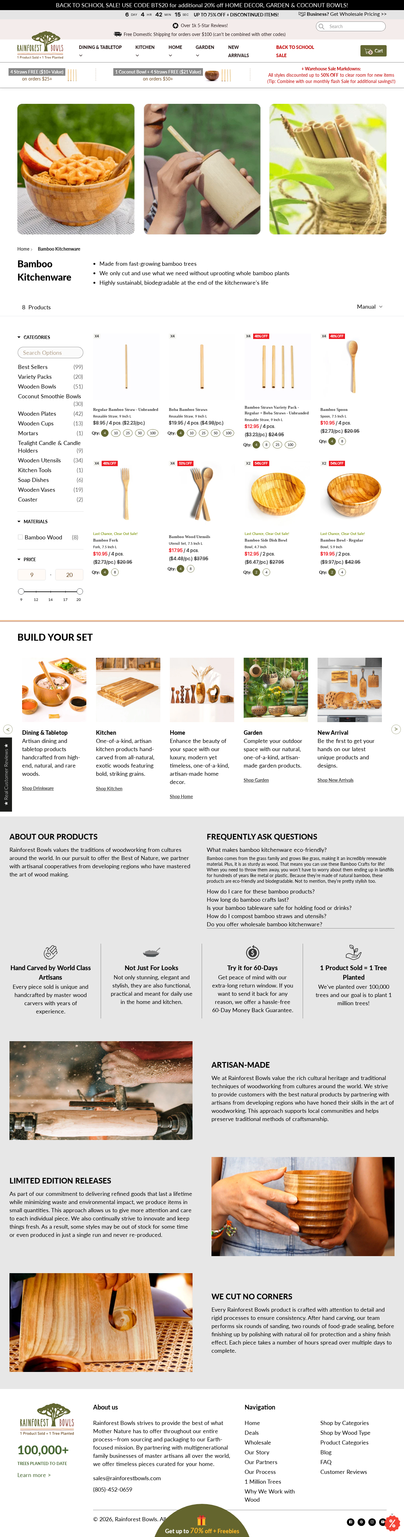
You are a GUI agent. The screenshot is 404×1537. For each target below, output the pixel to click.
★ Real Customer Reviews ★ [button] (6, 775)
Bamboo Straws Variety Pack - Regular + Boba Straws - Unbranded (277, 410)
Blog (325, 1452)
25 (128, 433)
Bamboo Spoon (334, 409)
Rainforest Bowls (136, 1519)
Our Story (257, 1452)
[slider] (21, 591)
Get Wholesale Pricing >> (347, 14)
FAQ (325, 1461)
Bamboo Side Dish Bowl (266, 540)
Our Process (260, 1471)
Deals (252, 1432)
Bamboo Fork (105, 540)
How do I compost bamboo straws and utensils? (267, 915)
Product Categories (344, 1442)
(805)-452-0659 (112, 1489)
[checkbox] (51, 537)
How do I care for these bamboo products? (261, 891)
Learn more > (34, 1474)
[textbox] (50, 352)
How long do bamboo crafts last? (248, 899)
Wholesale (258, 1442)
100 (153, 433)
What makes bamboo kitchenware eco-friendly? (267, 849)
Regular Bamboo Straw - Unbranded (125, 409)
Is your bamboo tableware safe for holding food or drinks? (280, 907)
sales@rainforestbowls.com (127, 1478)
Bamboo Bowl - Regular (341, 540)
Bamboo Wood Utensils (189, 536)
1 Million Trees (263, 1481)
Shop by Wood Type (345, 1432)
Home (23, 249)
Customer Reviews (343, 1471)
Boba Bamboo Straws (188, 409)
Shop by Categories (344, 1422)
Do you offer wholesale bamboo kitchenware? (264, 924)
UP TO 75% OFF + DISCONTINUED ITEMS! (236, 14)
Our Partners (261, 1461)
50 (140, 433)
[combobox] (351, 26)
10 (116, 433)
